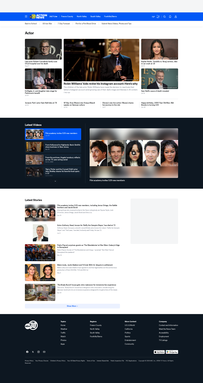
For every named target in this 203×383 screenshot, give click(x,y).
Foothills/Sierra (110, 16)
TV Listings (163, 340)
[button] (26, 16)
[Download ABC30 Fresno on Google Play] (172, 352)
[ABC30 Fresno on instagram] (38, 352)
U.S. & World (130, 325)
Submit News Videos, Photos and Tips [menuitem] (116, 24)
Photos (63, 340)
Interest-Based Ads (103, 360)
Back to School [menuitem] (31, 24)
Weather (64, 329)
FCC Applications (131, 360)
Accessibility (164, 333)
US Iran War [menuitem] (47, 24)
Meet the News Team (167, 329)
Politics (127, 333)
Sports (127, 336)
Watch (63, 336)
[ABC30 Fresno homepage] (38, 16)
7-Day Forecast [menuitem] (64, 24)
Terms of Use (91, 360)
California (128, 329)
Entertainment (130, 340)
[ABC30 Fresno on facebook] (27, 352)
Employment (164, 336)
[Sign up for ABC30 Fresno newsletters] (44, 352)
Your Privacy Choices (41, 360)
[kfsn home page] (31, 325)
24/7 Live (53, 16)
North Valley (82, 16)
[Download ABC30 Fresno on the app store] (159, 352)
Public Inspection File (117, 360)
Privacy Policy (29, 360)
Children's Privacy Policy (57, 360)
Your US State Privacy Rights (76, 360)
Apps (63, 344)
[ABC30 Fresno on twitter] (33, 352)
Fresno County (67, 16)
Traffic (63, 333)
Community (129, 344)
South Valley (95, 16)
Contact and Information (168, 325)
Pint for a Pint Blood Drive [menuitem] (86, 24)
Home (63, 325)
